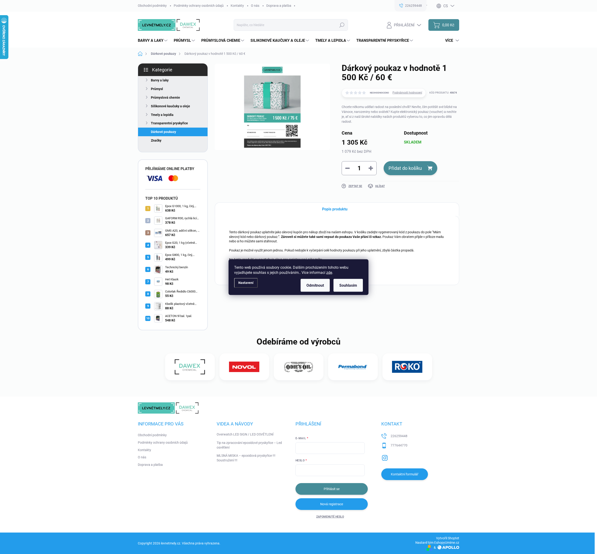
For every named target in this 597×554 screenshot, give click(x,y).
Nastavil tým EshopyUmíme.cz (437, 542)
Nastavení (245, 283)
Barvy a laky (160, 80)
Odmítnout (315, 285)
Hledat (342, 25)
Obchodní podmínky (152, 5)
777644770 (399, 445)
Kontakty (237, 5)
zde (329, 272)
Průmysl (157, 89)
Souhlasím (348, 285)
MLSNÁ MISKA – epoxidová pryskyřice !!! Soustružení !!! (246, 458)
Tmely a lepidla (162, 115)
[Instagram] (384, 457)
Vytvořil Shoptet (447, 538)
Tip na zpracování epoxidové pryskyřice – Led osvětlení (249, 445)
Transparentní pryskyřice (169, 123)
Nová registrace (331, 504)
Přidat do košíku (405, 168)
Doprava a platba (278, 5)
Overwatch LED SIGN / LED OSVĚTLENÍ (245, 434)
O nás (255, 5)
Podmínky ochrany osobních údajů (199, 5)
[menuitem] (153, 41)
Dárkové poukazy (163, 132)
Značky (156, 140)
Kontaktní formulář (404, 474)
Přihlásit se (332, 489)
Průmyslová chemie (165, 97)
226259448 (399, 436)
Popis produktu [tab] (334, 209)
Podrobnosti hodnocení (407, 92)
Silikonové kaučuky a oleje (170, 106)
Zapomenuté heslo (330, 516)
